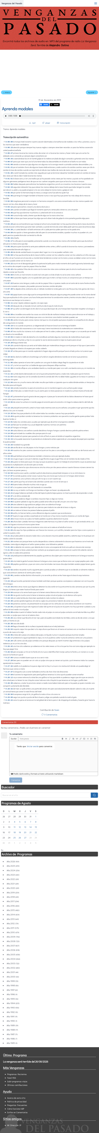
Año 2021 (13, 883)
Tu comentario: (16, 734)
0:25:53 (9, 629)
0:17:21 (9, 479)
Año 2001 (12, 972)
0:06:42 (9, 269)
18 (15, 832)
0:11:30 (9, 368)
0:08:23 (9, 306)
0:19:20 (9, 505)
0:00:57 (9, 162)
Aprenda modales (17, 108)
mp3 (33, 123)
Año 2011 (13, 928)
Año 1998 (13, 985)
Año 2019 (13, 892)
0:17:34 (9, 482)
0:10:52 (9, 357)
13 (25, 827)
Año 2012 (13, 923)
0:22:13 (9, 556)
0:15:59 (9, 456)
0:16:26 (9, 462)
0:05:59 (9, 255)
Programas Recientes (17, 1074)
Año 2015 (13, 910)
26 (20, 837)
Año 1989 (12, 1025)
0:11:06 (9, 363)
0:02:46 (9, 196)
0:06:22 (9, 264)
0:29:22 (9, 700)
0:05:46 (9, 252)
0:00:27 (9, 153)
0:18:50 (9, 499)
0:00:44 (9, 159)
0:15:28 (9, 448)
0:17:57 (9, 487)
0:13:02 (9, 402)
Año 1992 (12, 1012)
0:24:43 (9, 604)
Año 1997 (12, 990)
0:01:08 (9, 165)
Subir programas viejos (17, 1081)
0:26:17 (9, 638)
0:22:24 (9, 561)
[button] (95, 3)
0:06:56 (9, 275)
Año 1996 (12, 994)
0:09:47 (9, 332)
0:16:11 (9, 459)
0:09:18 (9, 326)
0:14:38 (9, 431)
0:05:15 (9, 238)
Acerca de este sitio (16, 1098)
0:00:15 (9, 148)
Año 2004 (13, 959)
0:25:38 (9, 624)
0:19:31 (9, 507)
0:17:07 (9, 476)
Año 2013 (13, 919)
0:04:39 (9, 230)
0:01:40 (9, 173)
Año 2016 (13, 905)
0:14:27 (9, 428)
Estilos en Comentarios (17, 1112)
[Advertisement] (49, 69)
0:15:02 (9, 436)
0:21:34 (9, 542)
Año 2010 (13, 932)
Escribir (14, 738)
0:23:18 (9, 581)
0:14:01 (9, 422)
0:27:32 (9, 666)
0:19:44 (9, 510)
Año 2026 (13, 861)
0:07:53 (9, 295)
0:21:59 (9, 550)
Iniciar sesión (33, 746)
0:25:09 (9, 612)
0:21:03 (9, 530)
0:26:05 (9, 635)
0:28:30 (9, 683)
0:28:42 (9, 689)
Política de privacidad (16, 1101)
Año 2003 (13, 963)
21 (30, 832)
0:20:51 (9, 527)
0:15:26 (9, 445)
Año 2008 (13, 941)
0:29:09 (9, 697)
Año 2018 (13, 897)
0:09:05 (9, 320)
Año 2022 (13, 879)
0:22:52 (9, 570)
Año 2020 (13, 888)
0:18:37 (9, 496)
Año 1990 (12, 1020)
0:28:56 (9, 694)
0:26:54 (9, 652)
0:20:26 (9, 519)
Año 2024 (13, 870)
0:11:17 (9, 365)
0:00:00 (9, 142)
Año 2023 (13, 874)
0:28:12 (9, 678)
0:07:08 (9, 278)
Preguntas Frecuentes (17, 1105)
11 (14, 827)
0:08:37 (9, 309)
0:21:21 (9, 536)
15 (36, 827)
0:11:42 (9, 374)
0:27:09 (9, 658)
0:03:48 (9, 216)
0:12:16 (9, 388)
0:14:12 (9, 425)
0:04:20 (9, 224)
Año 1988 (12, 1029)
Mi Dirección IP (14, 1125)
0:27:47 (9, 672)
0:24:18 (9, 598)
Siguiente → (92, 92)
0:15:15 (9, 439)
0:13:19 (9, 408)
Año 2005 (13, 954)
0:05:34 (9, 247)
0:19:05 (9, 502)
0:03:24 (9, 210)
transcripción (65, 123)
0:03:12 (9, 207)
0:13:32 (9, 414)
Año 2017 (13, 901)
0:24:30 (9, 601)
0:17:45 (9, 485)
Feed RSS (11, 1077)
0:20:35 (9, 522)
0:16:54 (9, 473)
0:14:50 (9, 433)
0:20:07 (9, 516)
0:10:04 (9, 337)
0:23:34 (9, 587)
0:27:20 (9, 661)
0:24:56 (9, 607)
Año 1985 (12, 1043)
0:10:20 (9, 343)
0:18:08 (9, 490)
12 (20, 827)
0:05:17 (9, 241)
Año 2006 (13, 950)
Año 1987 (12, 1034)
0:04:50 (9, 233)
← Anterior (6, 92)
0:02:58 (9, 201)
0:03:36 (9, 213)
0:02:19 (9, 187)
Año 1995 (12, 998)
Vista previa (24, 738)
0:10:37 (9, 351)
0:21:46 (9, 547)
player (47, 123)
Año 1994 (13, 1003)
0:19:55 (9, 513)
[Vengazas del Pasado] (49, 34)
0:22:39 (9, 564)
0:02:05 (9, 184)
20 (25, 832)
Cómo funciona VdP (15, 1108)
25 (14, 837)
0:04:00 (9, 218)
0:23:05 (9, 575)
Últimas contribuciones (17, 1085)
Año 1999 (12, 981)
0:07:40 (9, 289)
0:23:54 (9, 592)
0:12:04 (9, 382)
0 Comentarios (50, 714)
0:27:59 (9, 675)
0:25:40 (9, 627)
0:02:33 (9, 193)
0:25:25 (9, 618)
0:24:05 (9, 595)
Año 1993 (13, 1007)
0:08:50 (9, 315)
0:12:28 (9, 391)
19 (20, 832)
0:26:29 (9, 641)
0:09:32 (9, 329)
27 (25, 837)
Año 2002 (13, 967)
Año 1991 (12, 1016)
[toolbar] (79, 739)
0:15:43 (9, 450)
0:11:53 (9, 377)
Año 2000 (13, 976)
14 (30, 827)
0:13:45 (9, 416)
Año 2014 (13, 914)
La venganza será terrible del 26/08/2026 (25, 1061)
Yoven (56, 710)
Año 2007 (13, 945)
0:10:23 (9, 346)
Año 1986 (12, 1038)
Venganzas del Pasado (12, 3)
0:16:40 (9, 468)
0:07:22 (9, 283)
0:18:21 (9, 493)
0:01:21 (9, 167)
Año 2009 (13, 936)
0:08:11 (9, 303)
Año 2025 (13, 865)
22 (36, 832)
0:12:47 (9, 397)
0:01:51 (9, 179)
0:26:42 (9, 646)
